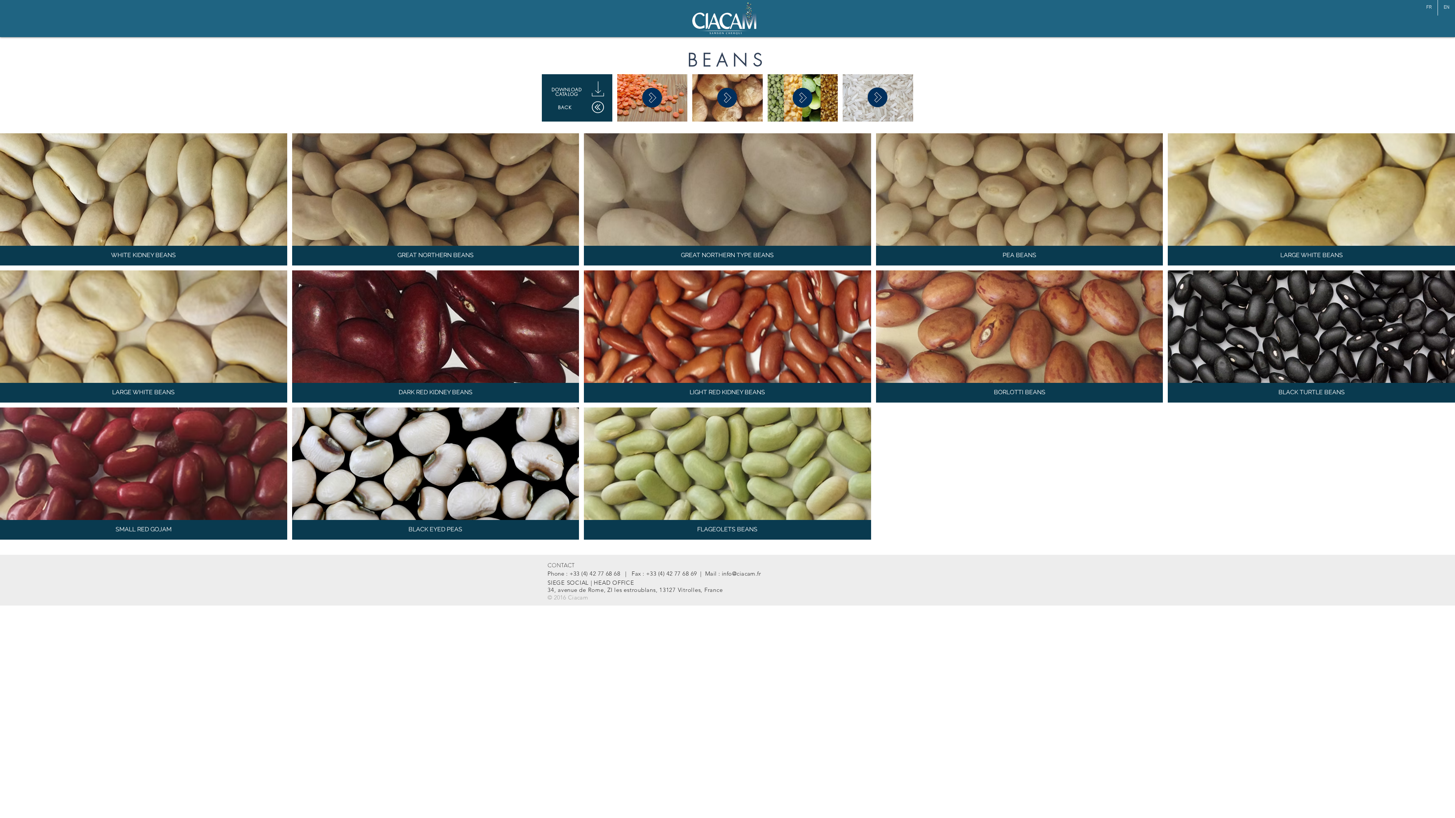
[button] (143, 199)
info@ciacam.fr (741, 573)
